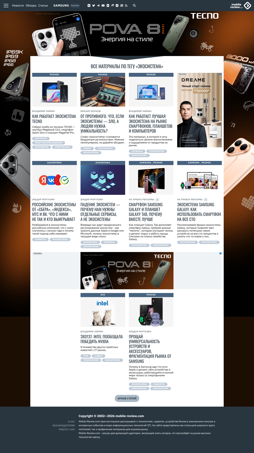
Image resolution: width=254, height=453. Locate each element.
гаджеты (159, 384)
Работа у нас (67, 429)
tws (85, 356)
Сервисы (137, 151)
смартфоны (62, 147)
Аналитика (54, 162)
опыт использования (48, 143)
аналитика (90, 242)
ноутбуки (41, 138)
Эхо (102, 295)
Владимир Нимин (43, 111)
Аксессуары (139, 384)
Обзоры (31, 5)
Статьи (43, 5)
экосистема (91, 152)
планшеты (41, 147)
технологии (105, 148)
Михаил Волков (91, 111)
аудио (87, 148)
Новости (18, 5)
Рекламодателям (64, 425)
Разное (54, 74)
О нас (71, 421)
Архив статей (127, 398)
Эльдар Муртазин (43, 199)
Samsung (61, 5)
